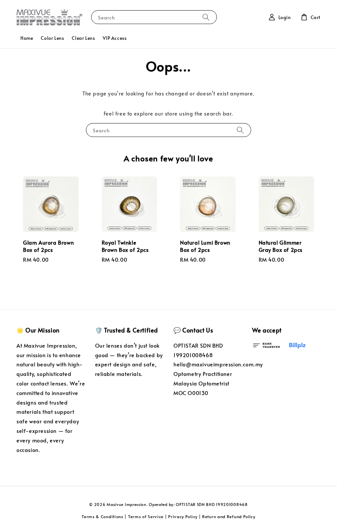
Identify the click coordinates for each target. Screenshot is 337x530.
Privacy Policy (182, 516)
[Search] (206, 17)
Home (26, 38)
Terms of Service (146, 516)
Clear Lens (83, 38)
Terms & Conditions (102, 516)
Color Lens (52, 38)
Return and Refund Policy (228, 516)
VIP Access (114, 38)
